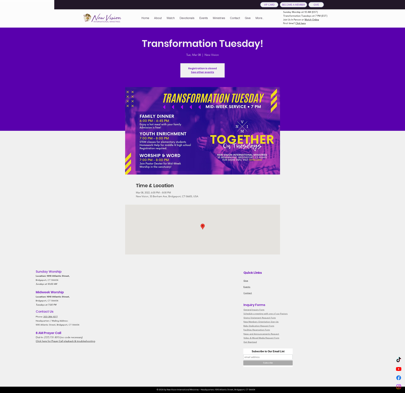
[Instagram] (399, 386)
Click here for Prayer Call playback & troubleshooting (65, 341)
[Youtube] (399, 369)
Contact (247, 293)
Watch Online (312, 20)
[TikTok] (399, 360)
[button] (158, 18)
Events (246, 287)
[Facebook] (399, 378)
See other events (202, 72)
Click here (300, 23)
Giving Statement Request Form (259, 318)
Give (245, 281)
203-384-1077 (50, 317)
